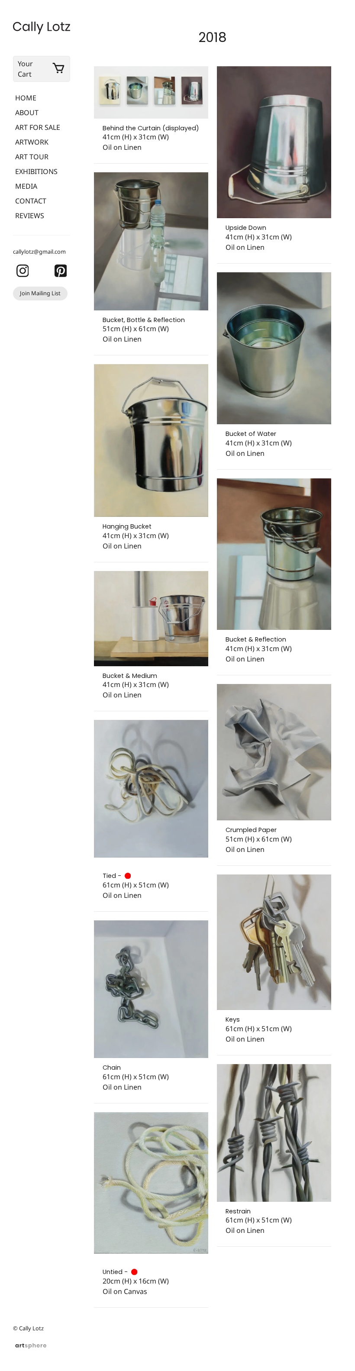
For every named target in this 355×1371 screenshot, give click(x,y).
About (27, 112)
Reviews (29, 215)
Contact (30, 201)
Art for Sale (37, 127)
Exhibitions (36, 171)
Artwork (31, 142)
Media (26, 186)
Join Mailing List (40, 293)
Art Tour (31, 156)
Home (25, 98)
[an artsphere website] (30, 1345)
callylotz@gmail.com (39, 251)
